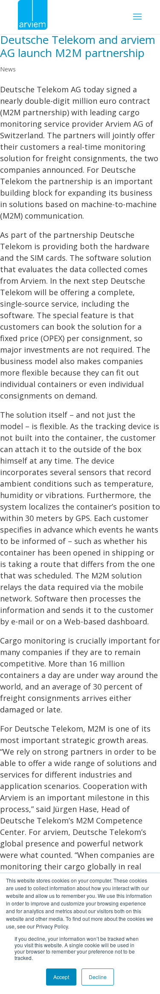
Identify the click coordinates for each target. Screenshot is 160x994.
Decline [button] (98, 976)
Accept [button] (61, 976)
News (8, 69)
